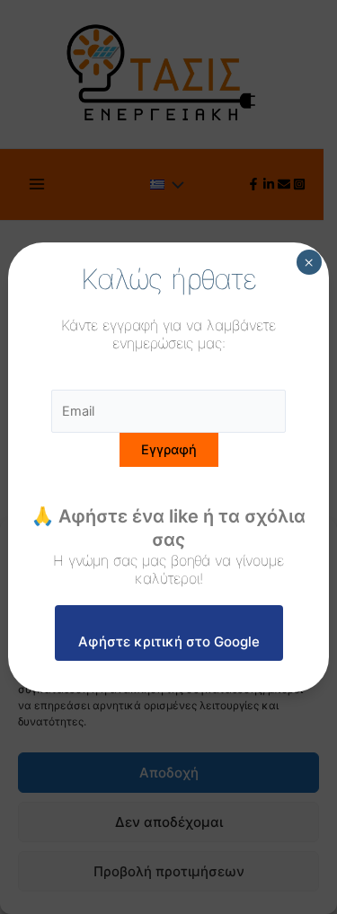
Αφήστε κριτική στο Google (169, 641)
